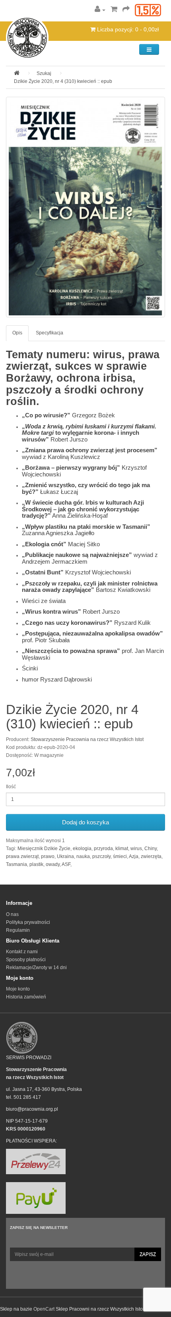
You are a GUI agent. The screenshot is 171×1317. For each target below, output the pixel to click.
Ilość (11, 786)
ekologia (82, 848)
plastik (36, 864)
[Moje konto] (100, 10)
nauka (83, 856)
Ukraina (65, 856)
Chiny (150, 848)
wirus (136, 848)
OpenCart (43, 1309)
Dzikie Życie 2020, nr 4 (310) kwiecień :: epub (63, 81)
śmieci (120, 856)
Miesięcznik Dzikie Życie (43, 848)
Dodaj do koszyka (85, 822)
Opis (17, 333)
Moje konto (18, 989)
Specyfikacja (49, 333)
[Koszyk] (114, 10)
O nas (12, 914)
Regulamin (18, 930)
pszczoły (101, 856)
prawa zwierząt (22, 856)
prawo (47, 856)
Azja (133, 856)
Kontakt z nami (22, 951)
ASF (66, 864)
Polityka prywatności (28, 922)
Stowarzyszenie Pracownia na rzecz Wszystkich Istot (87, 739)
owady (53, 864)
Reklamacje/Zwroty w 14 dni (36, 967)
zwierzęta (151, 856)
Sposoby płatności (26, 959)
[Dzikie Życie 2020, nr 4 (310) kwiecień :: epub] (85, 207)
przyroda (103, 848)
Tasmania (16, 864)
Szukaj (44, 73)
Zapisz (148, 1254)
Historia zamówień (26, 997)
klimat (121, 848)
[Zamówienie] (126, 10)
